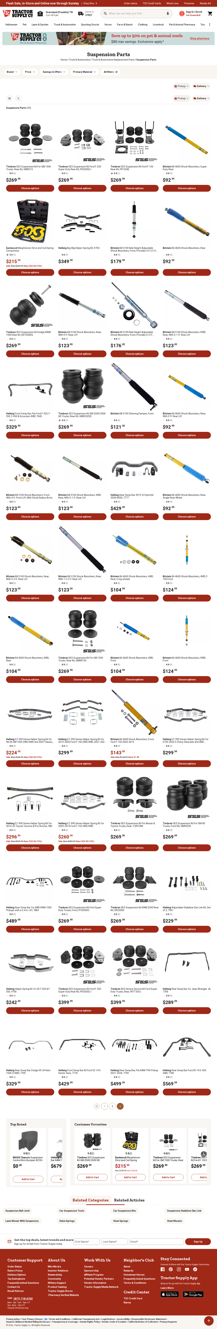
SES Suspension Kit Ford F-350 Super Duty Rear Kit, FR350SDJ (79, 990)
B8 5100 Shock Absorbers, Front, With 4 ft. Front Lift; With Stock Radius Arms (29, 496)
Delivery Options (16, 1274)
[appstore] (170, 1294)
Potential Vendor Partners (99, 1278)
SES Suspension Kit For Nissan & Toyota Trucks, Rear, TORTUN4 (133, 824)
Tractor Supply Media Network (101, 1287)
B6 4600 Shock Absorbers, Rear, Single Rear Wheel (184, 496)
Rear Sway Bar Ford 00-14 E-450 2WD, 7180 (184, 1071)
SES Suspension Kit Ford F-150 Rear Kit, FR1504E (132, 168)
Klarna (127, 1302)
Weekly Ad (205, 3)
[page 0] (97, 1106)
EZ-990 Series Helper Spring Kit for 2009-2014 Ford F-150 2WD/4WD (81, 824)
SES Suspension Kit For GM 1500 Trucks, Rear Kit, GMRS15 (28, 168)
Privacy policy (12, 1319)
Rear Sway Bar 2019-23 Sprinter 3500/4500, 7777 (132, 496)
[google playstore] (193, 1294)
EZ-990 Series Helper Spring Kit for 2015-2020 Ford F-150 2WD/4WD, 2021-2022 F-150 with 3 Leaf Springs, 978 (82, 740)
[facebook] (163, 1269)
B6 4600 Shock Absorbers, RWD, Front (184, 659)
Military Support (57, 1283)
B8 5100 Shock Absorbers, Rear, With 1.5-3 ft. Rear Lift (79, 577)
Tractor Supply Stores (60, 1291)
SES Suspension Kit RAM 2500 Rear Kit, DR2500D (135, 909)
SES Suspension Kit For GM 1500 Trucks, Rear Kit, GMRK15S (80, 659)
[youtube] (187, 1269)
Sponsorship (91, 1270)
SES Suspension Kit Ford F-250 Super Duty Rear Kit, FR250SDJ (79, 168)
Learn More (167, 1288)
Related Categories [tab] (91, 1200)
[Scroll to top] (209, 1321)
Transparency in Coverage (65, 1322)
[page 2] (120, 1106)
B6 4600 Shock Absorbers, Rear (184, 248)
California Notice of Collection (143, 1322)
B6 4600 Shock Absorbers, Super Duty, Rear (185, 168)
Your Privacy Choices (32, 1319)
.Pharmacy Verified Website (63, 1295)
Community (54, 1278)
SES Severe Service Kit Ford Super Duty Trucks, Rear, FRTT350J (134, 990)
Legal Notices (108, 1319)
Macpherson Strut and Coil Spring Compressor (30, 249)
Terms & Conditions (135, 1283)
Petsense (189, 3)
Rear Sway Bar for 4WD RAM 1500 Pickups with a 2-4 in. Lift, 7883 (29, 909)
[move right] (59, 1155)
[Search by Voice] (168, 14)
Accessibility (123, 1319)
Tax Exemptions (16, 1278)
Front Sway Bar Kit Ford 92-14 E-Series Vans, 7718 (79, 1071)
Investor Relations (58, 1270)
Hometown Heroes (134, 1274)
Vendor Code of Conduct (114, 1322)
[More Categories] (209, 25)
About (127, 1266)
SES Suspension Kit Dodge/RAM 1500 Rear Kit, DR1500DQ (28, 333)
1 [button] (104, 1106)
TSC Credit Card (133, 1298)
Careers (88, 1266)
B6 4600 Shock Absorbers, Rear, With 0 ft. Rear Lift (184, 415)
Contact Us (13, 1287)
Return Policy (15, 1270)
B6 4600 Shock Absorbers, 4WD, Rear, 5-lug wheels (132, 577)
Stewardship (55, 1274)
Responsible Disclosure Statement (149, 1319)
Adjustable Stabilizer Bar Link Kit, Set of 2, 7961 (187, 909)
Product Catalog (57, 1287)
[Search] (105, 13)
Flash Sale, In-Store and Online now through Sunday (42, 3)
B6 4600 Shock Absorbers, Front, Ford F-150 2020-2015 (132, 740)
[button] (96, 3)
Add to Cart (28, 1179)
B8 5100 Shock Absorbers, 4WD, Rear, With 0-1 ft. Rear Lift (79, 496)
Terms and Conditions (59, 1319)
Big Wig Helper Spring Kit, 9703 (79, 248)
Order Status (14, 1266)
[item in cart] (210, 13)
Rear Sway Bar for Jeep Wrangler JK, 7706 (187, 990)
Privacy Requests (168, 1322)
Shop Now (88, 3)
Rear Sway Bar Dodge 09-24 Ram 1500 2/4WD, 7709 (28, 1071)
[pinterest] (171, 1269)
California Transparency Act (85, 1319)
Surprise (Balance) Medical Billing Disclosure (28, 1322)
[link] (64, 59)
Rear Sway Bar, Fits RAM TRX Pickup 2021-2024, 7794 (134, 1071)
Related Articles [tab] (129, 1200)
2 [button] (112, 1106)
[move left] (13, 1155)
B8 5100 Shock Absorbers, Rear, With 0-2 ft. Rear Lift (27, 577)
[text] (146, 59)
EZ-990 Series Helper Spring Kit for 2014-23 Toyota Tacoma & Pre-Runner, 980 (29, 824)
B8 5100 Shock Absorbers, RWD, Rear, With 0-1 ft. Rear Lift (184, 333)
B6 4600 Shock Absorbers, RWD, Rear (27, 659)
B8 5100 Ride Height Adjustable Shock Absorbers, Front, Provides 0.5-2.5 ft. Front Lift (133, 249)
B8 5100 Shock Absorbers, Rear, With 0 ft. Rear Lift (79, 333)
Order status (130, 3)
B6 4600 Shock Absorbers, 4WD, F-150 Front (185, 577)
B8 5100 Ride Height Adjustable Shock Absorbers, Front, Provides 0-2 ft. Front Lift (132, 333)
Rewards (128, 1270)
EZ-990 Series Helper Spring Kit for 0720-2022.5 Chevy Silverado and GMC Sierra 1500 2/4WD (186, 740)
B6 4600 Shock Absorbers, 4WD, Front (132, 659)
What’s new (172, 3)
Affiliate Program (94, 1274)
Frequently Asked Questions (23, 1283)
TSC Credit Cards (152, 3)
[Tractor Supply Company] (18, 13)
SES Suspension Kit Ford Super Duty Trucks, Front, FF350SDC (79, 909)
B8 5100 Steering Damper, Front (132, 413)
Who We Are (54, 1266)
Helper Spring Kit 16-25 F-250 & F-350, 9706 (28, 990)
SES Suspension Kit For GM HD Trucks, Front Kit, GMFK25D (184, 824)
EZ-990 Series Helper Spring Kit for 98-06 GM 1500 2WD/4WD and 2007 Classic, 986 (29, 740)
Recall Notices (15, 1291)
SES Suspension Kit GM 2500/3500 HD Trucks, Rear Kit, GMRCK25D (82, 415)
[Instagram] (179, 1269)
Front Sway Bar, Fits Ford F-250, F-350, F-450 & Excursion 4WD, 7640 (28, 415)
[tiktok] (195, 1269)
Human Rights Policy (90, 1322)
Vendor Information (95, 1283)
